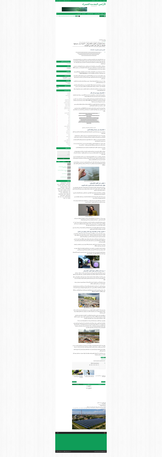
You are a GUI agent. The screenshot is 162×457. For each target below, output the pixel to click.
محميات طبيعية (60, 191)
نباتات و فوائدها (68, 142)
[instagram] (58, 0)
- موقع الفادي (69, 83)
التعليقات (59, 161)
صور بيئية (69, 124)
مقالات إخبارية (84, 13)
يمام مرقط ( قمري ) (64, 173)
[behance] (60, 0)
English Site (93, 0)
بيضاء (69, 191)
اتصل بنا (97, 0)
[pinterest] (65, 0)
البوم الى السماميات (67, 99)
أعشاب (62, 185)
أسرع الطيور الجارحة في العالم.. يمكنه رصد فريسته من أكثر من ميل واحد (89, 376)
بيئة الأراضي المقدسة (97, 13)
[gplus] (67, 0)
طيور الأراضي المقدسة (67, 126)
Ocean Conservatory (83, 73)
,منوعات (95, 47)
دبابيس (69, 120)
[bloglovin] (64, 0)
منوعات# (102, 357)
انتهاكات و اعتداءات (67, 105)
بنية (69, 111)
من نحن (101, 0)
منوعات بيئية (79, 13)
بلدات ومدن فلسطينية (67, 107)
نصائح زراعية (68, 143)
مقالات (64, 198)
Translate (69, 78)
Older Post (103, 381)
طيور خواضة (68, 127)
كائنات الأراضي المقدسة (90, 13)
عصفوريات (68, 129)
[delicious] (57, 0)
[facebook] (70, 0)
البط (69, 98)
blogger (77, 384)
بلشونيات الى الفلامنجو (67, 108)
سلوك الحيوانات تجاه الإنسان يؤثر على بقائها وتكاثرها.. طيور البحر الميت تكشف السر (77, 376)
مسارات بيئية (68, 133)
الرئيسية (104, 0)
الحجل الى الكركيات (67, 101)
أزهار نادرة (69, 198)
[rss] (61, 0)
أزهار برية (68, 92)
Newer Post (74, 381)
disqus (89, 384)
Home (104, 42)
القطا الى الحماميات (67, 104)
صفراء (69, 123)
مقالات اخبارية (68, 136)
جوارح (69, 117)
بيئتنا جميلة (68, 114)
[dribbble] (62, 0)
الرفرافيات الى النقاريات (67, 102)
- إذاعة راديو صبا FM (68, 82)
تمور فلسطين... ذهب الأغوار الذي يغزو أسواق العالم (100, 376)
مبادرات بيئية (68, 130)
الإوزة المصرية (65, 163)
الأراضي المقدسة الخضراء (94, 4)
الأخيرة (63, 161)
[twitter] (68, 0)
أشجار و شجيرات (68, 95)
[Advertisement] (85, 23)
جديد (68, 161)
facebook (99, 384)
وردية (69, 145)
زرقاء (69, 121)
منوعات (102, 42)
